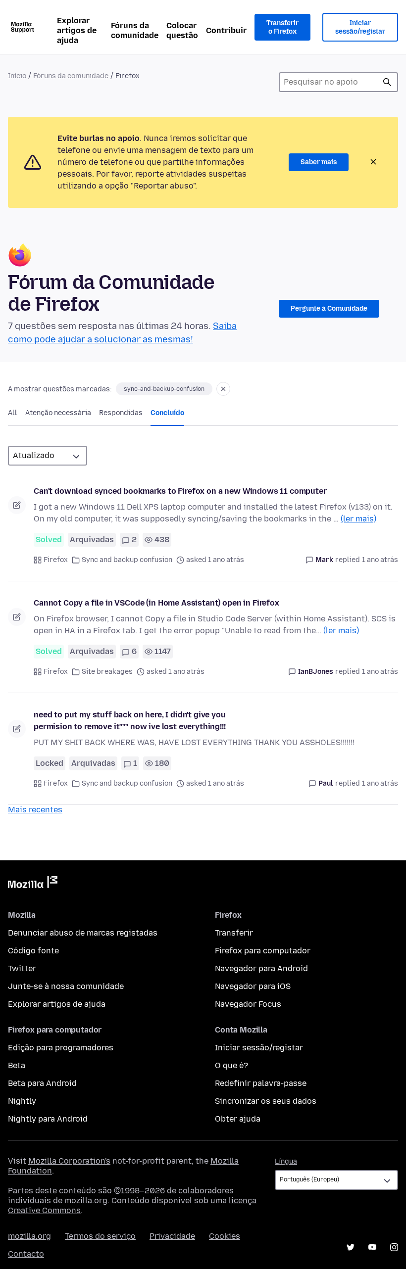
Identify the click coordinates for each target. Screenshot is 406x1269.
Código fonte (33, 950)
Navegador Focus (248, 1004)
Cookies (224, 1236)
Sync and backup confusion (127, 560)
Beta (16, 1065)
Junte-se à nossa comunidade (66, 986)
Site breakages (107, 671)
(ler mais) (358, 518)
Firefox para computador (262, 950)
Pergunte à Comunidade (329, 308)
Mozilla (32, 884)
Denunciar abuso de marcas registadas (82, 933)
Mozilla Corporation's (69, 1161)
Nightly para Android (48, 1119)
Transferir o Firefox (282, 27)
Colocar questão (182, 30)
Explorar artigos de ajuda (77, 30)
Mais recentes (35, 809)
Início (17, 76)
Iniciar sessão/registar (360, 27)
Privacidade (172, 1236)
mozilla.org (29, 1236)
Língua (286, 1161)
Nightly (22, 1101)
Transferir (234, 933)
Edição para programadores (60, 1047)
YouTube (372, 1247)
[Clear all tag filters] (223, 389)
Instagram (394, 1247)
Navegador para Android (261, 968)
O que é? (231, 1065)
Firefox (56, 560)
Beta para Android (42, 1083)
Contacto (26, 1254)
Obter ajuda (237, 1119)
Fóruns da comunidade (134, 30)
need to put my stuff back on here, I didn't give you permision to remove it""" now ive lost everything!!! (130, 720)
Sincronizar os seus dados (265, 1101)
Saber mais (319, 162)
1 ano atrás (380, 560)
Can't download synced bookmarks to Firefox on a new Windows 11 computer (180, 491)
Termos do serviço (100, 1236)
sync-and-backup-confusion (164, 388)
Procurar (387, 82)
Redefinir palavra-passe (260, 1083)
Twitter (22, 968)
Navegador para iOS (253, 986)
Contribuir (226, 30)
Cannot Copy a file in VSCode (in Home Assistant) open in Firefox (156, 603)
